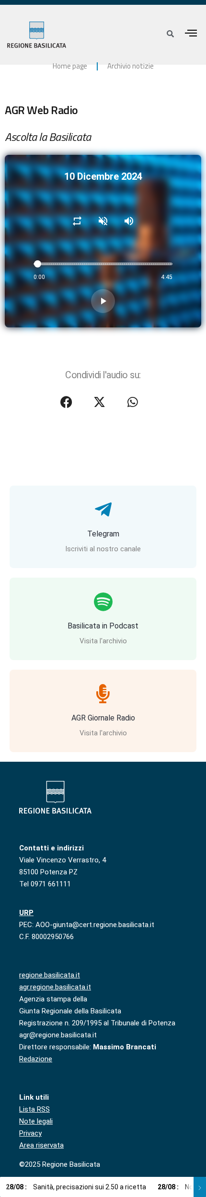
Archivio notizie (130, 65)
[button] (191, 33)
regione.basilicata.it (49, 975)
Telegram (103, 533)
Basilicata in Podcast (103, 625)
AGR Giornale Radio (103, 717)
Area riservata (41, 1145)
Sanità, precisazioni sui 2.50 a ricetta (76, 1187)
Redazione (35, 1059)
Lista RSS (34, 1109)
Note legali (36, 1121)
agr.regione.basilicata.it (55, 987)
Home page (70, 65)
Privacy (30, 1133)
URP (26, 912)
